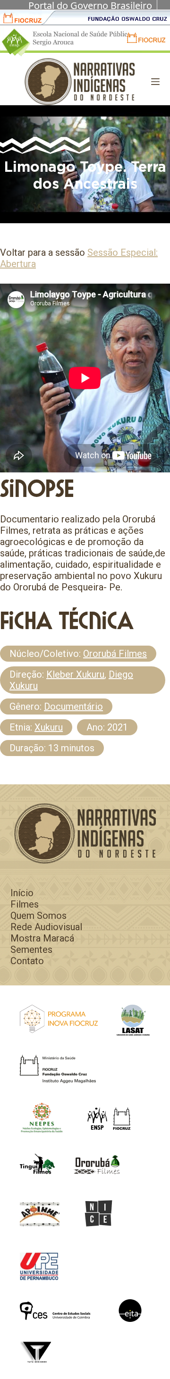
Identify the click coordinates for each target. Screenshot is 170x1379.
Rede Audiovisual (46, 927)
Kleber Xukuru (75, 674)
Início (22, 893)
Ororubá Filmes (115, 653)
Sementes (31, 949)
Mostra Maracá (42, 938)
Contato (27, 961)
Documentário (73, 706)
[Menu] (155, 81)
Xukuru (48, 727)
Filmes (24, 904)
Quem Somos (38, 915)
